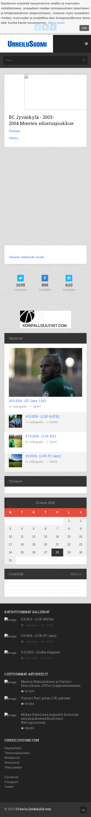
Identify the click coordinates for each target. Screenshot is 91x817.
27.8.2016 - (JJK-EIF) (40, 436)
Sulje (84, 28)
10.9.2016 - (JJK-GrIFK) (42, 416)
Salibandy (31, 658)
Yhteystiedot (13, 767)
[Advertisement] (45, 199)
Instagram (11, 782)
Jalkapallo (19, 406)
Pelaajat (14, 131)
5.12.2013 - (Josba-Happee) (40, 652)
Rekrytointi (11, 762)
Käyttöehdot (12, 748)
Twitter (9, 786)
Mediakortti (12, 757)
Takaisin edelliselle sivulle (26, 257)
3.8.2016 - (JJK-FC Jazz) (43, 456)
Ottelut (13, 138)
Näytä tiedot (56, 22)
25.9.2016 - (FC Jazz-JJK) (27, 401)
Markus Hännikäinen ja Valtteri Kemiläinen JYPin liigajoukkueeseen (51, 683)
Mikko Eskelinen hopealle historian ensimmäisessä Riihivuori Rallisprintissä (50, 718)
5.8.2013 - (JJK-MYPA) (37, 619)
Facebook (11, 777)
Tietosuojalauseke (17, 753)
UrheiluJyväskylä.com (33, 809)
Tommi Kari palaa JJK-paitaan (45, 698)
